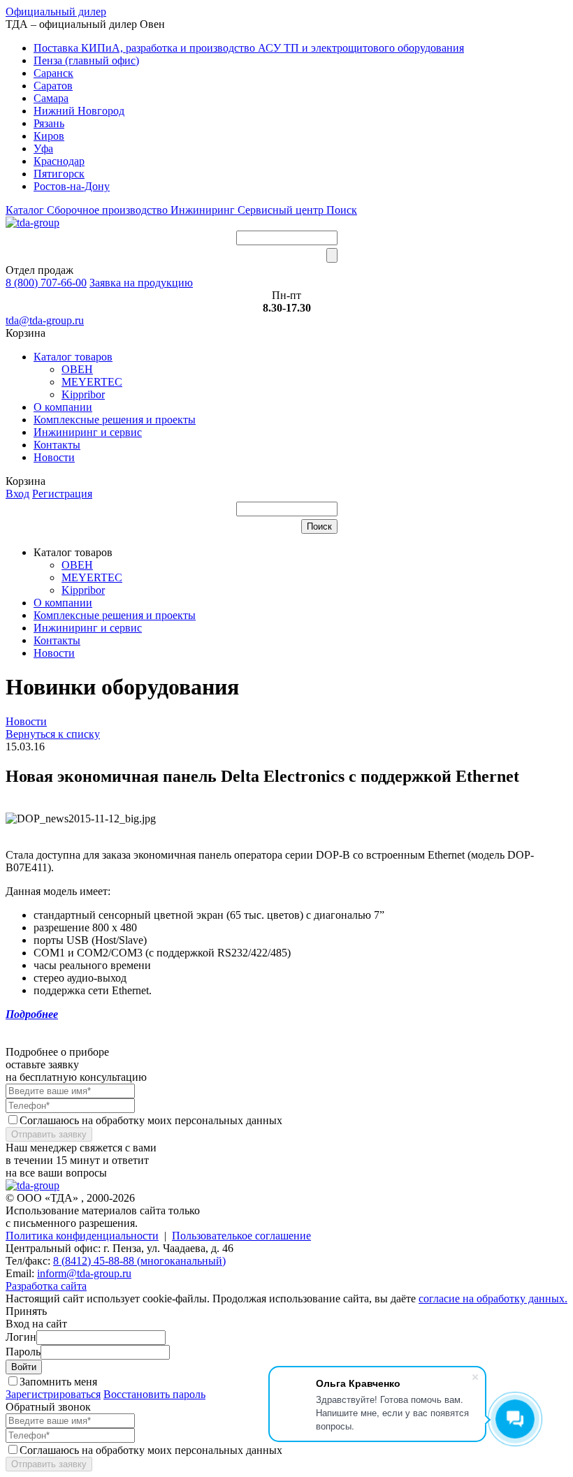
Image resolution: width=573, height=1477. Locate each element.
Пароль (23, 1352)
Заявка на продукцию (141, 283)
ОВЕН (77, 369)
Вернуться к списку (53, 734)
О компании (63, 407)
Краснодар (59, 161)
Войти (23, 1367)
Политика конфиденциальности (82, 1236)
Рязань (49, 123)
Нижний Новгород (79, 111)
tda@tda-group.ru (45, 320)
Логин (21, 1337)
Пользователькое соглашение (241, 1236)
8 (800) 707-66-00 (46, 283)
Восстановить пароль (154, 1394)
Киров (49, 136)
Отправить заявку (49, 1134)
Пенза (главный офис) (86, 60)
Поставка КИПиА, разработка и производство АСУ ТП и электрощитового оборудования (249, 48)
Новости (54, 457)
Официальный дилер (56, 11)
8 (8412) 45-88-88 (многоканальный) (139, 1261)
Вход (17, 494)
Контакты (57, 445)
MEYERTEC (91, 382)
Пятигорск (59, 174)
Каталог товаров (73, 357)
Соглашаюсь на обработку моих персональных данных (151, 1120)
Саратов (53, 86)
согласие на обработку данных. (493, 1298)
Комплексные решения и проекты (115, 419)
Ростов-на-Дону (72, 186)
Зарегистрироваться (53, 1394)
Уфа (43, 148)
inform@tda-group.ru (84, 1273)
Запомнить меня (58, 1382)
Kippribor (83, 394)
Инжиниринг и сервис (88, 432)
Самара (51, 98)
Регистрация (62, 494)
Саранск (53, 73)
